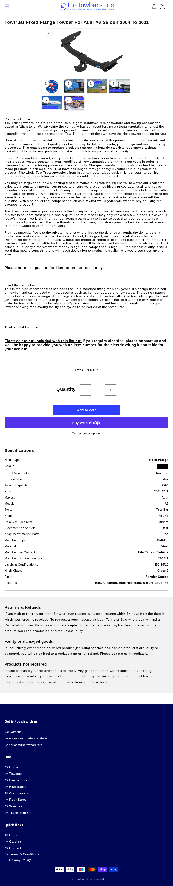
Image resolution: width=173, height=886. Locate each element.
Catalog (15, 841)
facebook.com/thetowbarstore (26, 738)
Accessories (18, 793)
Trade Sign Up (20, 812)
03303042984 (14, 731)
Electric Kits (18, 780)
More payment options (86, 433)
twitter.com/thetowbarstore (23, 745)
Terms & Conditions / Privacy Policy (25, 857)
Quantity (65, 389)
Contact (15, 848)
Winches (15, 806)
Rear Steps (18, 799)
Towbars (15, 773)
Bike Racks (17, 787)
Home (13, 767)
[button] (9, 6)
